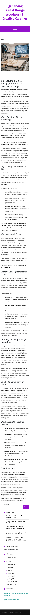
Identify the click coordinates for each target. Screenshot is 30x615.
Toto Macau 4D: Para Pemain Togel (15, 522)
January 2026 (11, 579)
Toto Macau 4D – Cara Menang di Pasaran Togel (17, 516)
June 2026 (10, 570)
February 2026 (12, 576)
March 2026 (11, 573)
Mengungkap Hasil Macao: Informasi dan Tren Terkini (15, 527)
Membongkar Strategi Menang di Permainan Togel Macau (17, 533)
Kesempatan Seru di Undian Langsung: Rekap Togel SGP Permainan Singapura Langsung (17, 539)
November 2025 (12, 581)
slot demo (7, 593)
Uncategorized (11, 557)
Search (6, 504)
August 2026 (11, 564)
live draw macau (16, 593)
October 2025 (12, 584)
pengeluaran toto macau (11, 599)
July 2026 (10, 567)
